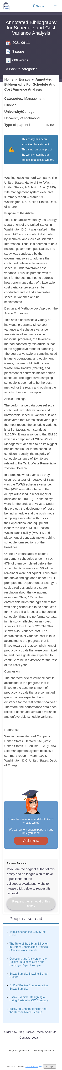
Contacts (24, 1037)
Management (34, 98)
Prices (40, 1031)
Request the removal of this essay (31, 904)
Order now (31, 841)
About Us (50, 1031)
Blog (21, 1031)
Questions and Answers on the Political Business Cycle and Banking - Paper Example (28, 962)
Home (9, 79)
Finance (10, 105)
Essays (25, 79)
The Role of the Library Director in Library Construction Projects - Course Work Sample (28, 947)
